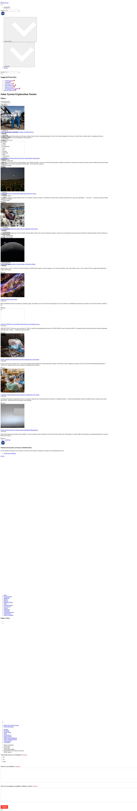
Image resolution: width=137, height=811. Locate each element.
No (3, 759)
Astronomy (5, 227)
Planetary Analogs (6, 165)
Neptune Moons (7, 195)
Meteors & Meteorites (7, 160)
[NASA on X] (51, 721)
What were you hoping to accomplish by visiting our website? (19, 786)
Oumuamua (5, 138)
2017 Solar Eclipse (8, 235)
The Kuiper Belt (6, 262)
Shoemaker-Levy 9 (7, 140)
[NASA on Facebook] (4, 621)
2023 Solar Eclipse (8, 237)
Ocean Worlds (6, 200)
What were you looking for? (10, 766)
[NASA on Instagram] (4, 623)
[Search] (19, 72)
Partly (4, 761)
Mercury (5, 192)
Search (2, 10)
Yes (4, 757)
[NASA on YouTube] (4, 722)
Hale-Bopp (5, 135)
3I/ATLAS (5, 130)
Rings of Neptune (7, 199)
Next (9, 440)
